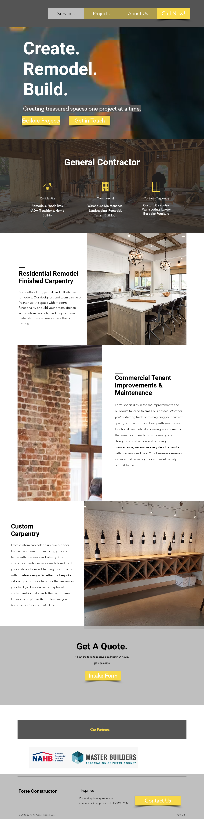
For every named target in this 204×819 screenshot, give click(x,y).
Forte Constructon (38, 791)
